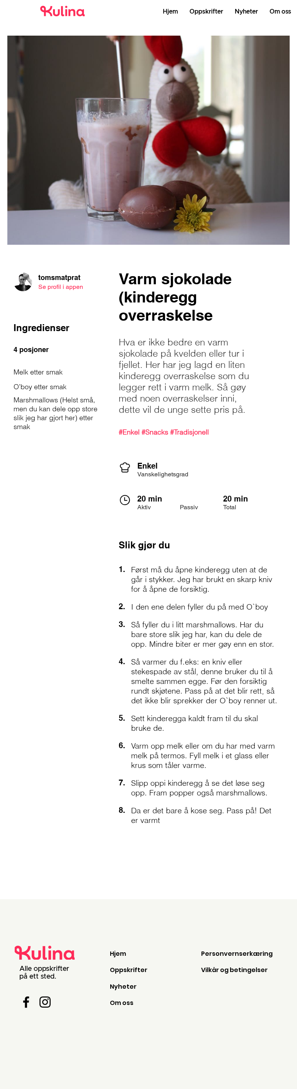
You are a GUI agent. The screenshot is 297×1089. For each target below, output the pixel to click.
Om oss (121, 1002)
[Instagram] (45, 1002)
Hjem (118, 953)
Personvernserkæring (237, 953)
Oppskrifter (128, 969)
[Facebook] (26, 1002)
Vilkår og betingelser (234, 969)
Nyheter (123, 986)
